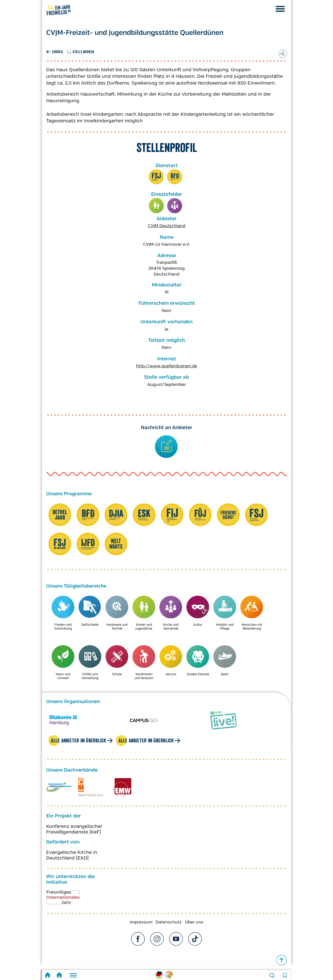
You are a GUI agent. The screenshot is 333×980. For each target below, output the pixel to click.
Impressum (141, 926)
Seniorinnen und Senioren (143, 676)
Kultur (197, 625)
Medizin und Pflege (225, 627)
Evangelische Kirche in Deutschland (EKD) (71, 859)
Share (283, 54)
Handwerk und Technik (117, 627)
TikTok (195, 943)
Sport (225, 674)
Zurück (57, 52)
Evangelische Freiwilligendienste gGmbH (58, 792)
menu (280, 8)
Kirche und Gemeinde (174, 205)
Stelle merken (83, 52)
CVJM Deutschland (166, 226)
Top (281, 960)
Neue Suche (272, 975)
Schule (117, 674)
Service (171, 674)
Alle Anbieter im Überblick (78, 745)
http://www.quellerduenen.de (166, 366)
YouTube (176, 943)
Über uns (194, 926)
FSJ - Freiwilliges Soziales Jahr (156, 176)
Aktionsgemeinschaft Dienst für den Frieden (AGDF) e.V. (90, 792)
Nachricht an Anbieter (166, 427)
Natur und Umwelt (63, 676)
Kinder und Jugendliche (156, 205)
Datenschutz (169, 926)
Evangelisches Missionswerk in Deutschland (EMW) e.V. (122, 792)
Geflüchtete (90, 625)
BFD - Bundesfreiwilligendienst (174, 176)
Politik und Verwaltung (90, 676)
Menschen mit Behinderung (251, 627)
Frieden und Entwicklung (63, 627)
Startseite (48, 976)
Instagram (157, 943)
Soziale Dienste (198, 674)
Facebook (138, 943)
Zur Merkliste (284, 975)
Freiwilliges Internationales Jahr (69, 903)
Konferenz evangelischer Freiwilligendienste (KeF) (74, 834)
